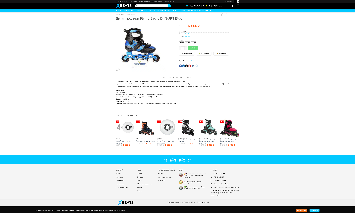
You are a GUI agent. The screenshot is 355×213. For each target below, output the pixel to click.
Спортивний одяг (204, 10)
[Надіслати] (169, 5)
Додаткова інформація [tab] (176, 77)
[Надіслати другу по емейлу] (186, 66)
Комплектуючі (178, 10)
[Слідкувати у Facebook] (166, 160)
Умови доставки (195, 61)
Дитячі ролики (131, 14)
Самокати (128, 10)
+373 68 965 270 (215, 6)
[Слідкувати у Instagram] (171, 160)
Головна (118, 14)
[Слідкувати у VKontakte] (189, 160)
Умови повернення (216, 61)
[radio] (181, 43)
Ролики (118, 10)
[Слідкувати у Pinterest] (175, 160)
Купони (130, 1)
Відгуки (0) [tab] (189, 77)
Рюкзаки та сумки (163, 10)
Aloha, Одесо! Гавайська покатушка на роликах (193, 182)
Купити (193, 48)
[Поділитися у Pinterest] (189, 66)
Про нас (160, 1)
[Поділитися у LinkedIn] (196, 66)
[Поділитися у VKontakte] (193, 66)
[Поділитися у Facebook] (180, 66)
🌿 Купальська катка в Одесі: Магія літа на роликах (194, 187)
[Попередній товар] (226, 14)
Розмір (181, 40)
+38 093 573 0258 (202, 202)
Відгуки (172, 1)
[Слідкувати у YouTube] (184, 160)
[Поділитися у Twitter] (183, 66)
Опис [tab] (164, 77)
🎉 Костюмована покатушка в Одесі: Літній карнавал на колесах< (195, 175)
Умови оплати (205, 61)
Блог (125, 1)
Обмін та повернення (144, 1)
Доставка (154, 1)
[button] (233, 6)
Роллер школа (119, 1)
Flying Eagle (186, 36)
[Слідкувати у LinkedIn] (180, 160)
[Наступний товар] (222, 14)
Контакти (166, 1)
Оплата (135, 1)
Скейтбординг (140, 10)
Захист (151, 10)
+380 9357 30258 (196, 6)
